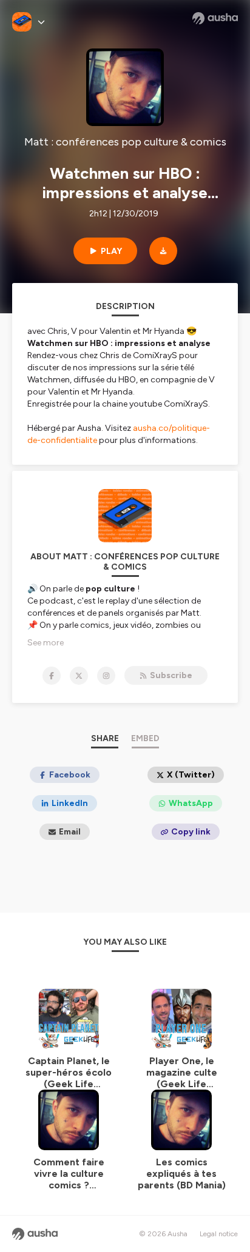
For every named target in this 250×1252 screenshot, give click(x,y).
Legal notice (219, 1234)
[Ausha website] (215, 18)
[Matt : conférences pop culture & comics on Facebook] (51, 676)
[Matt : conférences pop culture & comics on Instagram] (106, 676)
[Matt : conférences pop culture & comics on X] (79, 676)
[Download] (163, 251)
